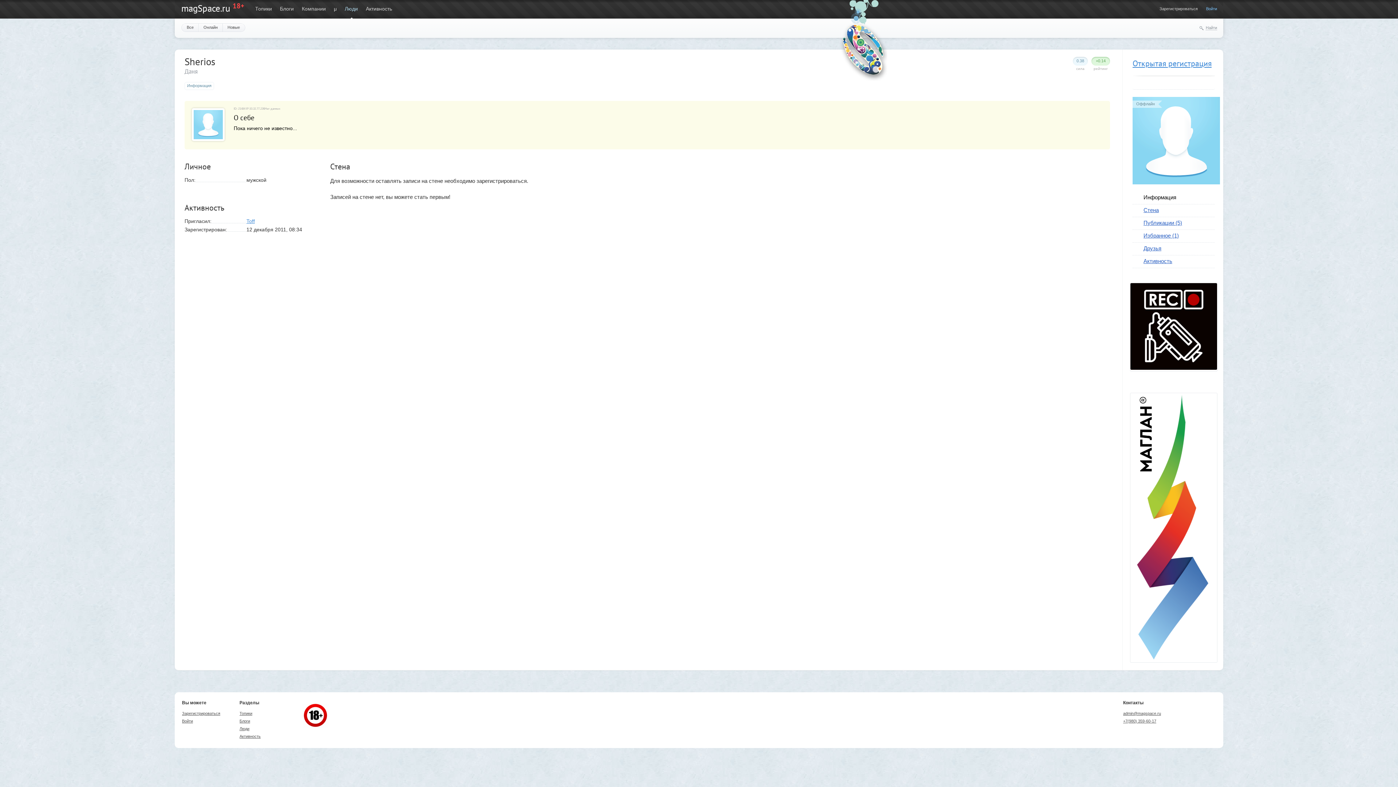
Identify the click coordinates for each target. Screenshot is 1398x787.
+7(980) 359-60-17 (1139, 721)
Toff (250, 221)
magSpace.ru (205, 8)
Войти (1211, 9)
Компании (314, 9)
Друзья (1152, 248)
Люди (351, 9)
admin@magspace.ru (1142, 713)
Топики (263, 9)
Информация (1160, 197)
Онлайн (211, 27)
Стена (1151, 210)
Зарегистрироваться (1179, 9)
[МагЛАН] (1173, 368)
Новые (234, 27)
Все (190, 27)
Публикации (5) (1163, 223)
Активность (379, 9)
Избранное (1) (1161, 235)
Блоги (287, 9)
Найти (1211, 28)
